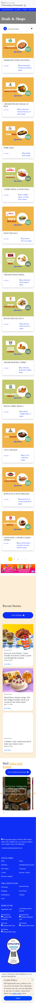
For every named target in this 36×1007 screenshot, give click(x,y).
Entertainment (5, 895)
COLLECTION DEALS (7, 9)
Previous (1, 794)
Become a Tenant (24, 872)
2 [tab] (6, 813)
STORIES (24, 9)
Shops (21, 861)
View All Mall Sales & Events (17, 772)
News (3, 898)
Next (35, 794)
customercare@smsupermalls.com (12, 848)
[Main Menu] (25, 5)
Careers (3, 872)
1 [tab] (4, 813)
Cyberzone (22, 868)
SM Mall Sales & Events (26, 865)
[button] (12, 5)
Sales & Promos (24, 886)
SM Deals (4, 865)
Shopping (4, 891)
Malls (2, 861)
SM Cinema (4, 868)
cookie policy (17, 993)
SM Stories (4, 887)
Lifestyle (21, 895)
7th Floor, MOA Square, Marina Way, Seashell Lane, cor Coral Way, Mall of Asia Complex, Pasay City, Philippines (16, 842)
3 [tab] (7, 813)
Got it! (18, 998)
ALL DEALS (18, 9)
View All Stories (17, 615)
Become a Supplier (7, 876)
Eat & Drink (23, 891)
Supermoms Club (6, 909)
